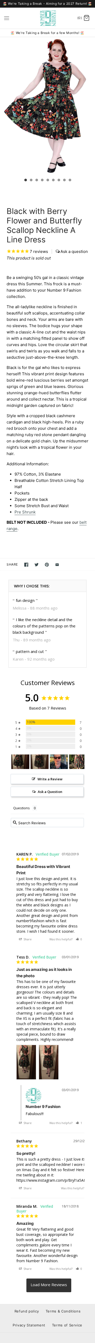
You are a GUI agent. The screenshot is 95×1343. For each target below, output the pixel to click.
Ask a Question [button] (50, 791)
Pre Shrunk (25, 512)
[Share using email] (57, 565)
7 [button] (58, 180)
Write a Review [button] (50, 779)
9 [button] (69, 180)
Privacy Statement (29, 1325)
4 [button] (42, 180)
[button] (79, 939)
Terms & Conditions (63, 1311)
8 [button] (64, 180)
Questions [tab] (21, 808)
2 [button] (31, 180)
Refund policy (27, 1311)
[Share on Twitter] (37, 565)
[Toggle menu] (6, 17)
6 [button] (53, 180)
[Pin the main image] (47, 565)
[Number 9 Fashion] (47, 18)
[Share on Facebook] (26, 565)
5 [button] (47, 180)
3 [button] (36, 180)
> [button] (48, 1285)
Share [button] (27, 939)
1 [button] (25, 180)
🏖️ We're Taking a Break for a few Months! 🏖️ (47, 33)
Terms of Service (67, 1325)
